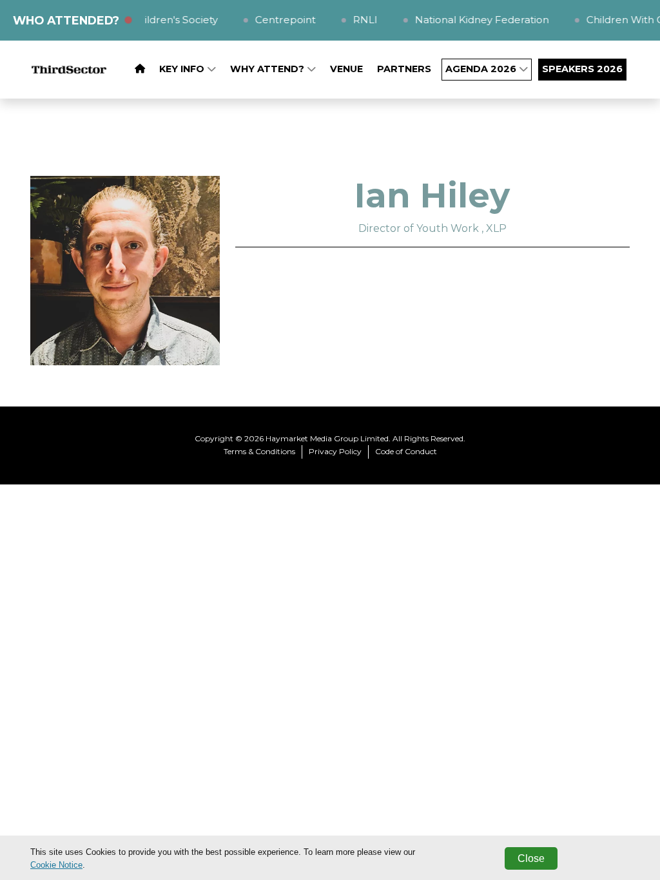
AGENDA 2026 (482, 69)
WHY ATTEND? (268, 69)
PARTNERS (404, 69)
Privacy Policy (335, 451)
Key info (183, 69)
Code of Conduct (406, 451)
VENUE (346, 69)
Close (531, 858)
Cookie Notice (56, 865)
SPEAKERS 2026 (582, 69)
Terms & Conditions (259, 451)
